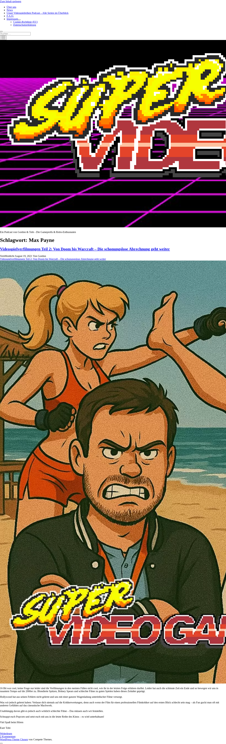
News (10, 10)
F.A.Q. (10, 16)
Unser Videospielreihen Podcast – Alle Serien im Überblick (37, 13)
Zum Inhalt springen (10, 1)
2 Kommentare (8, 736)
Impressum (12, 19)
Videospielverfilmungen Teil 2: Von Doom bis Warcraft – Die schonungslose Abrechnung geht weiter (85, 249)
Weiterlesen (6, 733)
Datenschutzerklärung (24, 24)
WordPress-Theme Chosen (14, 739)
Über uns (11, 7)
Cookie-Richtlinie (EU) (25, 21)
